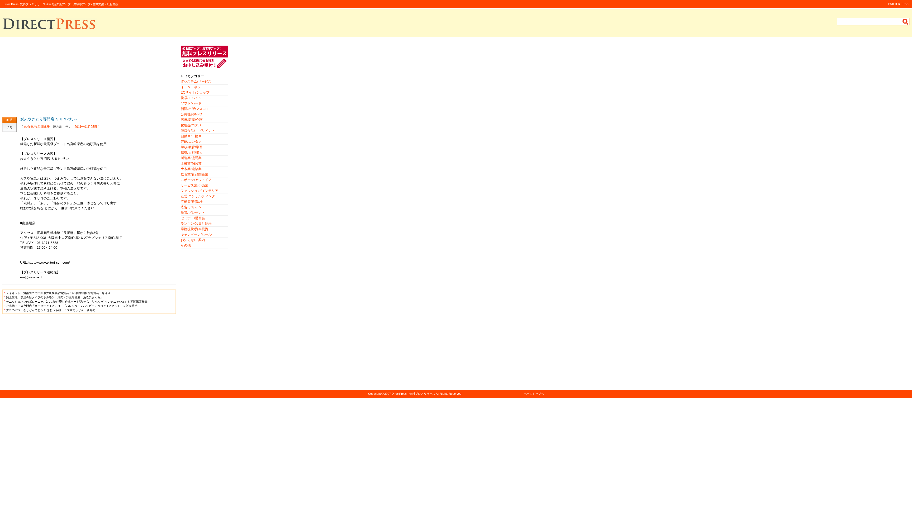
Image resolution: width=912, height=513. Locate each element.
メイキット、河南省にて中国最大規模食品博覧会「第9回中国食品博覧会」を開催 (58, 293)
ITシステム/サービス (196, 81)
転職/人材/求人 (192, 152)
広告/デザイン (191, 207)
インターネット (192, 87)
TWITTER (894, 4)
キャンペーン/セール (196, 234)
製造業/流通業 (191, 158)
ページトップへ (534, 393)
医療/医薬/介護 (192, 120)
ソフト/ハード (191, 103)
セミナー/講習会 (193, 218)
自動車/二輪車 (191, 136)
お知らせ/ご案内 (193, 240)
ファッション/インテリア (199, 191)
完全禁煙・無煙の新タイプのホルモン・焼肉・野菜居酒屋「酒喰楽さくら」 (54, 297)
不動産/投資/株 (192, 202)
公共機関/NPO (191, 114)
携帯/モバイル (191, 98)
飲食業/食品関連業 (37, 126)
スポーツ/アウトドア (196, 180)
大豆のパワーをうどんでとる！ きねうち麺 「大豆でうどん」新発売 (50, 310)
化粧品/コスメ (191, 125)
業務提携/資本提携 (194, 229)
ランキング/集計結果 (196, 223)
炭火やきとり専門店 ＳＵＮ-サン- (48, 119)
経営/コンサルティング (198, 196)
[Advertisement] (89, 79)
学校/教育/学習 (192, 147)
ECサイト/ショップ (195, 92)
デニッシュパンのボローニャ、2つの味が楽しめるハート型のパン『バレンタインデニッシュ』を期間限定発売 (76, 301)
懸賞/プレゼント (193, 212)
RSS (905, 4)
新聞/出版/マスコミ (195, 109)
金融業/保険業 (191, 163)
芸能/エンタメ (191, 141)
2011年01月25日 (86, 126)
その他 (186, 245)
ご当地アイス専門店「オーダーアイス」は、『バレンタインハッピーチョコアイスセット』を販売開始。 (73, 306)
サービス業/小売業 (194, 185)
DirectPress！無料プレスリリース (413, 393)
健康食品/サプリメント (198, 131)
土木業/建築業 (191, 169)
